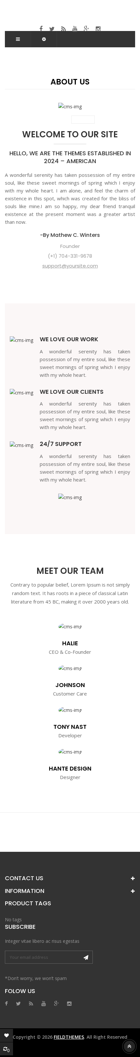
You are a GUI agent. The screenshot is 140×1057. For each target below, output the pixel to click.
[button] (44, 39)
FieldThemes (69, 1037)
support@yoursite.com (70, 265)
